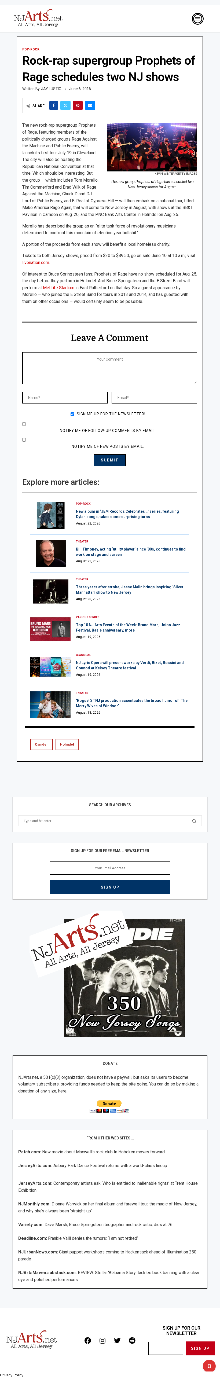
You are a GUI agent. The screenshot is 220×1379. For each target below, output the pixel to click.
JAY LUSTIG (51, 89)
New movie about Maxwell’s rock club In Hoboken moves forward (103, 1151)
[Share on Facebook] (53, 105)
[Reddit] (132, 1340)
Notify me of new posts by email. (108, 446)
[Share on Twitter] (65, 105)
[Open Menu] (198, 19)
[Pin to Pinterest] (78, 105)
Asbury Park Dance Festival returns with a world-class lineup (110, 1165)
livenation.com (35, 262)
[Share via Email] (90, 105)
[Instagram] (102, 1340)
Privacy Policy (11, 1375)
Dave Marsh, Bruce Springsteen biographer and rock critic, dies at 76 (109, 1224)
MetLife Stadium (58, 287)
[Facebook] (87, 1340)
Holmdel (67, 744)
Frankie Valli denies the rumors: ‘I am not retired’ (93, 1238)
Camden (41, 744)
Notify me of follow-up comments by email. (108, 430)
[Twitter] (117, 1340)
